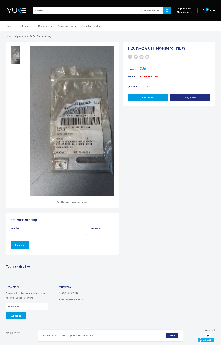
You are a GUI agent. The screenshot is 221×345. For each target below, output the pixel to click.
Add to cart (148, 97)
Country (15, 227)
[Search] (167, 10)
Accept (172, 335)
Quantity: (133, 86)
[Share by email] (147, 56)
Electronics (23, 25)
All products (20, 36)
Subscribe (16, 315)
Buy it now (190, 97)
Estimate (20, 244)
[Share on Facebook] (130, 56)
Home (9, 25)
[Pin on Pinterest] (136, 56)
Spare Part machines (92, 25)
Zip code (95, 227)
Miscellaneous (65, 25)
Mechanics (43, 25)
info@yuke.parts (74, 299)
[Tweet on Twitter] (141, 56)
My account (183, 12)
